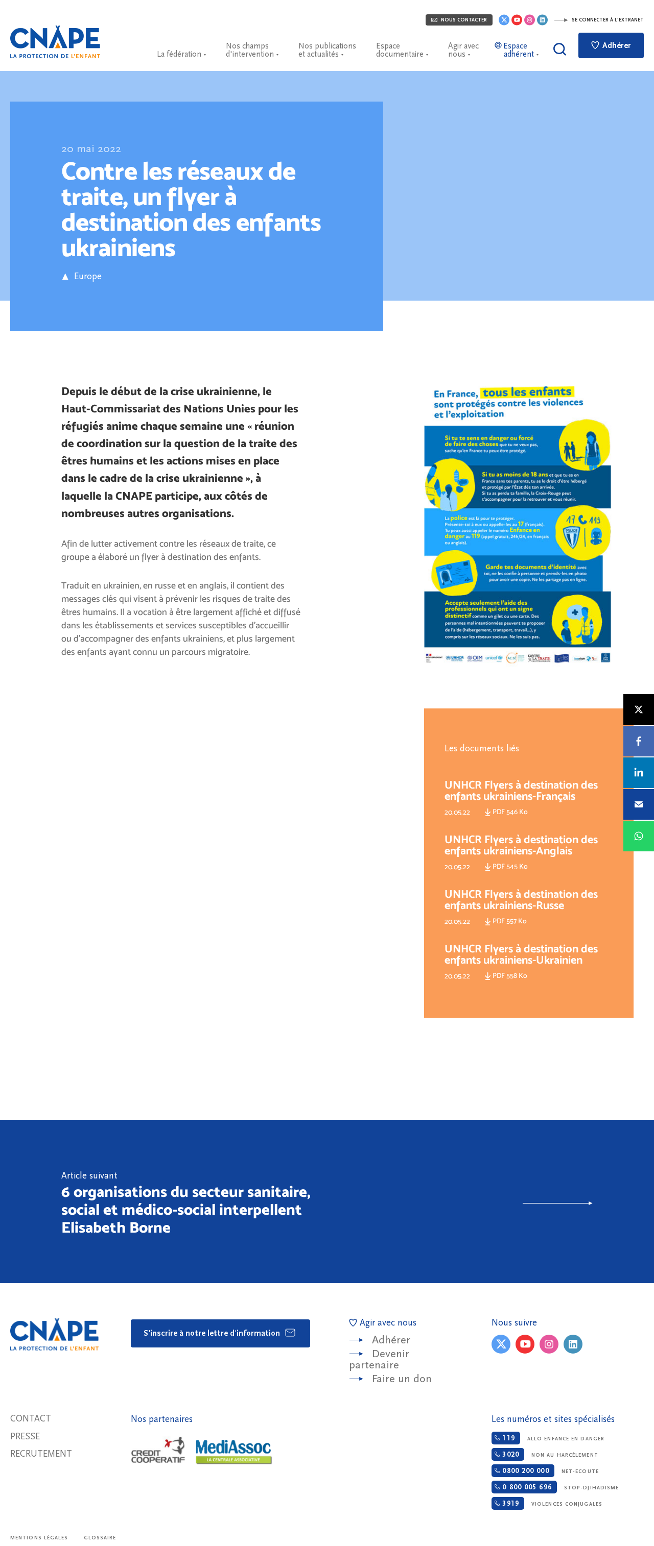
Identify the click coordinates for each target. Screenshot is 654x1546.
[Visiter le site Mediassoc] (234, 1452)
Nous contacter (463, 20)
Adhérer (615, 45)
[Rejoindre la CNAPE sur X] (504, 20)
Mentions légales (39, 1537)
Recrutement (41, 1454)
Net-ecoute (549, 1471)
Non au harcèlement (549, 1455)
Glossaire (100, 1537)
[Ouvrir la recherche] (559, 49)
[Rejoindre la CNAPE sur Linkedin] (542, 20)
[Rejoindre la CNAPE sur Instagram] (529, 20)
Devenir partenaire (379, 1359)
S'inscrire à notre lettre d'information (213, 1333)
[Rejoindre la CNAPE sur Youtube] (516, 20)
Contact (30, 1418)
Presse (25, 1436)
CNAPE (55, 42)
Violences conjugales (551, 1504)
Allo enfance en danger (552, 1438)
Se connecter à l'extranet (607, 20)
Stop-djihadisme (559, 1487)
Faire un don (402, 1378)
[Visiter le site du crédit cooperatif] (158, 1450)
